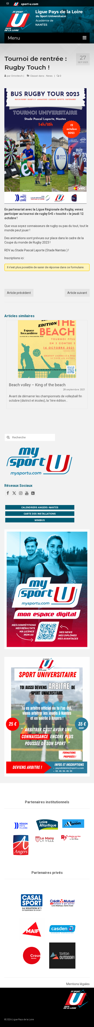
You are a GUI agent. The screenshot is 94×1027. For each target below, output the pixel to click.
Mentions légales (78, 984)
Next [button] (83, 368)
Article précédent (19, 293)
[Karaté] (47, 349)
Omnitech (17, 76)
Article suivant (77, 293)
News (49, 76)
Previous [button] (10, 368)
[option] (47, 366)
